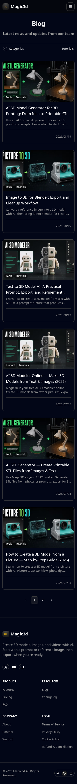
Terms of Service (53, 724)
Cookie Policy (51, 739)
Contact (7, 732)
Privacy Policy (51, 732)
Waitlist (7, 739)
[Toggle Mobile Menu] (70, 6)
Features (8, 690)
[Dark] (64, 773)
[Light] (57, 773)
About (6, 724)
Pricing (7, 697)
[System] (71, 773)
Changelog (49, 697)
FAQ (5, 704)
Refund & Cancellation (57, 747)
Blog (45, 690)
